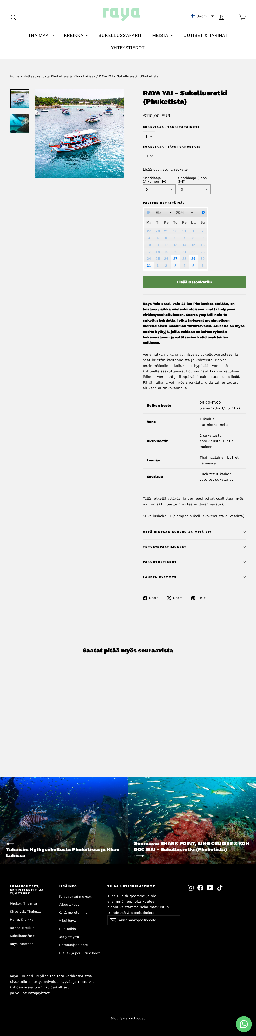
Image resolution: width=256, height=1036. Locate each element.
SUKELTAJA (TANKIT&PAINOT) (171, 127)
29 (194, 259)
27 (176, 259)
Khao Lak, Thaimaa (25, 911)
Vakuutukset (69, 904)
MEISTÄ (161, 35)
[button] (202, 16)
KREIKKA (74, 35)
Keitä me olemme (73, 912)
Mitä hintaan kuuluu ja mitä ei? (177, 532)
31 (149, 266)
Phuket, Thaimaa (23, 903)
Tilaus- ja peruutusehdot (79, 953)
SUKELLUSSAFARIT (120, 35)
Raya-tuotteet (21, 944)
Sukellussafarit (22, 936)
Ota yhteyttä (69, 937)
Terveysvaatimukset (165, 547)
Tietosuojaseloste (73, 945)
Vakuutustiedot (160, 562)
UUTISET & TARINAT (206, 35)
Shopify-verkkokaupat (128, 1018)
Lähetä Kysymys (159, 577)
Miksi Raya (67, 920)
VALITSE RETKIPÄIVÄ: (163, 203)
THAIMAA (39, 35)
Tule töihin (67, 929)
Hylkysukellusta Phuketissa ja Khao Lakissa (59, 76)
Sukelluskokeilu (157, 516)
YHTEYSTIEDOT (128, 47)
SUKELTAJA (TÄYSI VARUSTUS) (172, 146)
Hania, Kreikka (21, 919)
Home (15, 76)
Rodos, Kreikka (22, 928)
